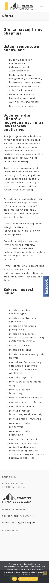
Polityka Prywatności (28, 579)
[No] (45, 573)
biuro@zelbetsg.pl (23, 522)
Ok (14, 579)
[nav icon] (41, 6)
